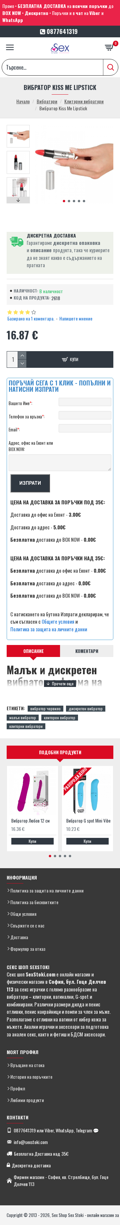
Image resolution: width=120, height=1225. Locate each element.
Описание (33, 651)
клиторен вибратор (59, 717)
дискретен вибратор (86, 708)
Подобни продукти (60, 752)
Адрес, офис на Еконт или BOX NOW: (31, 446)
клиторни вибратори (26, 726)
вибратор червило (45, 708)
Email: (14, 429)
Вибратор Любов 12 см (30, 821)
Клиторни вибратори (84, 101)
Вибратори (47, 101)
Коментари (86, 651)
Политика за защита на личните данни (48, 629)
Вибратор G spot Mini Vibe (88, 821)
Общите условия (58, 621)
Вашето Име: (20, 403)
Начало (23, 101)
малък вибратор (22, 717)
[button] (64, 201)
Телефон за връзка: (27, 416)
